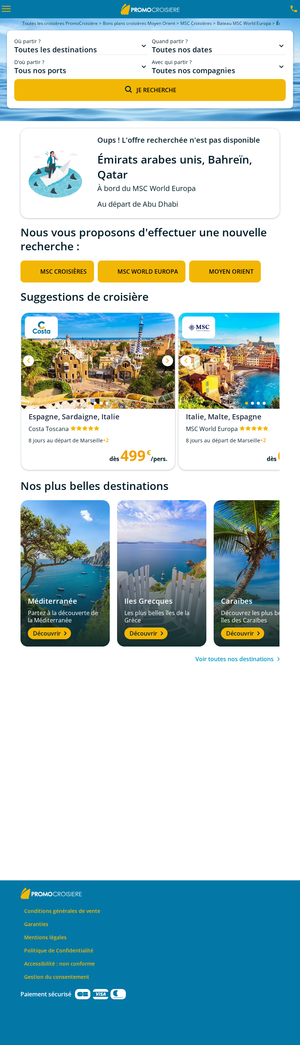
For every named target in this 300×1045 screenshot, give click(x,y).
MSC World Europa (147, 271)
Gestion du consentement (56, 976)
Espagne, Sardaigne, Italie (74, 416)
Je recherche (156, 90)
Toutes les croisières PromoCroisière (60, 23)
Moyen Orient (231, 271)
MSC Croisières (196, 23)
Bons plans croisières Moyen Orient (139, 23)
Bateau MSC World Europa (244, 23)
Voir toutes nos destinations (234, 659)
